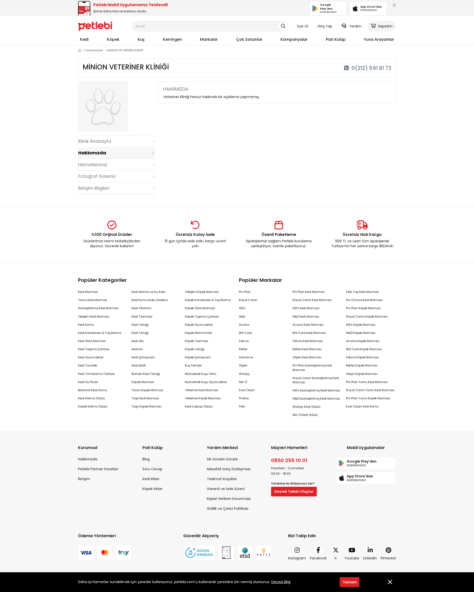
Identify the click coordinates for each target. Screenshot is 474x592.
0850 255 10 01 (289, 460)
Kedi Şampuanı (143, 357)
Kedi (84, 39)
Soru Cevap (152, 469)
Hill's (242, 308)
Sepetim (385, 26)
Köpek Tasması (196, 341)
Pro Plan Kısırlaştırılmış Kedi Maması (312, 367)
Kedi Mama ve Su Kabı (148, 292)
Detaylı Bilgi (281, 581)
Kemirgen (172, 39)
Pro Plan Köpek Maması (363, 308)
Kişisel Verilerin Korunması (229, 498)
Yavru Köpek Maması (147, 390)
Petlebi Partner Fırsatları (98, 469)
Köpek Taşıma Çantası (202, 316)
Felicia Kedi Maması (308, 341)
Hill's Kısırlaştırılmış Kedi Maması (316, 390)
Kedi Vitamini (141, 308)
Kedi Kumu (86, 325)
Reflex (243, 349)
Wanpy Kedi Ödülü (306, 407)
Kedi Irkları (150, 478)
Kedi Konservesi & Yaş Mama (99, 333)
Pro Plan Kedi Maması (309, 292)
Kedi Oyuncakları (90, 357)
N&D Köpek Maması (360, 333)
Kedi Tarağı (140, 333)
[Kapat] (393, 6)
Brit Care (245, 333)
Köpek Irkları (152, 488)
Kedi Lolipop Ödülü (199, 406)
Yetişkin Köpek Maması (202, 292)
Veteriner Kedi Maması (201, 390)
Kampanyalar (294, 39)
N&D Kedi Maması (306, 316)
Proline (244, 398)
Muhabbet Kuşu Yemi (200, 374)
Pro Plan (245, 292)
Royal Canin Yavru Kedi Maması (370, 390)
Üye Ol (302, 26)
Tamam (350, 581)
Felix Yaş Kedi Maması (362, 292)
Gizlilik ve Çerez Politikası (227, 508)
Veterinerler (94, 50)
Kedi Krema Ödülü (91, 398)
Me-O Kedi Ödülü (305, 415)
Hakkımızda (92, 153)
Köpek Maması (143, 382)
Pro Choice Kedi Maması (364, 300)
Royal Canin (248, 300)
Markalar (209, 39)
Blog (146, 459)
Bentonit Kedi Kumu (92, 390)
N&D (242, 316)
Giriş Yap (324, 26)
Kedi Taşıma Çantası (94, 349)
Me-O (243, 382)
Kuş (141, 39)
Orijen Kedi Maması (307, 357)
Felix (242, 406)
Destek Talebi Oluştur (294, 491)
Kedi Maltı (139, 365)
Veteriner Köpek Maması (203, 398)
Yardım (355, 26)
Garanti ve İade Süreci (226, 488)
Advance (246, 357)
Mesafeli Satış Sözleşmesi (228, 469)
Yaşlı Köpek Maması (146, 406)
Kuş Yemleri (193, 365)
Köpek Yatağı (194, 349)
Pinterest (388, 558)
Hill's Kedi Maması (306, 308)
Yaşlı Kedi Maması (145, 398)
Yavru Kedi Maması (92, 300)
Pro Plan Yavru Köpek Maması (368, 398)
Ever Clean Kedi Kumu (362, 406)
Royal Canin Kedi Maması (312, 300)
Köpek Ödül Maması (200, 308)
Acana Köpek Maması (362, 341)
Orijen (243, 365)
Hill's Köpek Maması (360, 325)
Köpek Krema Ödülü (92, 406)
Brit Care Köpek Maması (364, 349)
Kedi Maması (88, 292)
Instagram (297, 558)
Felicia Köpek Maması (362, 357)
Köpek (113, 39)
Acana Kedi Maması (308, 325)
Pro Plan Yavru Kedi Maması (367, 382)
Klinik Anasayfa (94, 141)
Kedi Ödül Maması (92, 341)
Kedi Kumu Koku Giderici (150, 300)
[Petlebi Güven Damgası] (199, 553)
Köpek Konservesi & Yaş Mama (208, 300)
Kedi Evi (137, 349)
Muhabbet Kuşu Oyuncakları (206, 382)
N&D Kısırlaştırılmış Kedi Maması (316, 398)
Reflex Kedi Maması (307, 349)
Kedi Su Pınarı (88, 382)
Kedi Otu (138, 341)
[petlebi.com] (79, 50)
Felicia (244, 341)
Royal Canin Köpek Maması (367, 316)
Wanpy (244, 374)
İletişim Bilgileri (94, 188)
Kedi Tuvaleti (87, 365)
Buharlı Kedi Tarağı (146, 374)
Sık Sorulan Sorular (222, 459)
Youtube (351, 558)
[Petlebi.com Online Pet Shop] (95, 25)
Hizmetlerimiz (92, 165)
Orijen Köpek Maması (361, 374)
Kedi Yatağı (140, 325)
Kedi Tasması (142, 316)
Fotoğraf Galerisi (96, 176)
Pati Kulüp (336, 39)
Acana (244, 325)
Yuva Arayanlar (379, 39)
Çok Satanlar (249, 39)
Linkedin (370, 558)
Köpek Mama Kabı (198, 333)
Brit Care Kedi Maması (309, 333)
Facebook (318, 558)
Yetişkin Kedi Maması (93, 316)
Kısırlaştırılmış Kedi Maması (98, 308)
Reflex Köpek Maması (361, 365)
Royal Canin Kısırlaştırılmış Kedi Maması (316, 380)
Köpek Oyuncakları (199, 325)
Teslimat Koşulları (222, 478)
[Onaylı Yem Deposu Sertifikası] (226, 553)
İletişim (84, 478)
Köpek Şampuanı (198, 357)
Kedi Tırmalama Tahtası (96, 374)
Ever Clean (247, 390)
